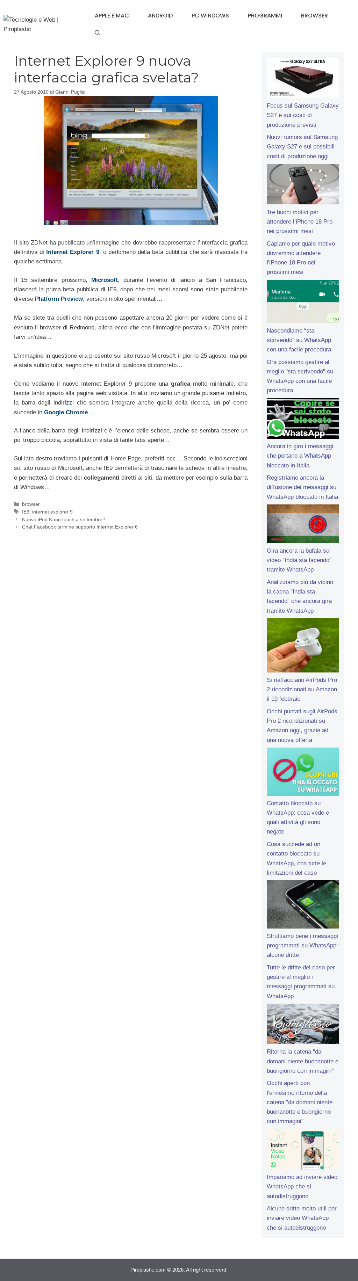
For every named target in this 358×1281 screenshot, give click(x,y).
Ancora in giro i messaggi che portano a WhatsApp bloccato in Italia (300, 455)
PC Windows (210, 16)
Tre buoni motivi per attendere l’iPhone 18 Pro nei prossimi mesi (299, 221)
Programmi (265, 16)
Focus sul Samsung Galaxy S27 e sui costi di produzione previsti (303, 115)
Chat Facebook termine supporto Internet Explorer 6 (80, 527)
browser (31, 504)
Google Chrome (66, 412)
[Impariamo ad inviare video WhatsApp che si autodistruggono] (303, 1150)
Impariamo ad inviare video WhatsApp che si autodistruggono (302, 1186)
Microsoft (104, 280)
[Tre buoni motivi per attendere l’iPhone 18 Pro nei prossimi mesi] (303, 185)
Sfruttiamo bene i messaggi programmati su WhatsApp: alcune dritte (302, 945)
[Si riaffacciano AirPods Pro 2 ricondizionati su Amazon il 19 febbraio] (303, 646)
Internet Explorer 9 (72, 252)
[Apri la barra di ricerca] (97, 33)
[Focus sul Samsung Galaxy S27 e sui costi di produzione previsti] (303, 79)
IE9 (25, 512)
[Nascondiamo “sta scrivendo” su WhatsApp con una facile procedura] (303, 303)
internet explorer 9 (52, 512)
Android (160, 16)
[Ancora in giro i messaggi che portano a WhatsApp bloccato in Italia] (303, 420)
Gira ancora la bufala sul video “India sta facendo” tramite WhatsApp (299, 560)
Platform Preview (59, 299)
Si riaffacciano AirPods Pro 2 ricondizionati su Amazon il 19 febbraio (302, 689)
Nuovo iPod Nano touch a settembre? (63, 519)
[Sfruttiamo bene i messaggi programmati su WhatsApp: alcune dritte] (303, 905)
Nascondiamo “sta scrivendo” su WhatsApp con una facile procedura (299, 340)
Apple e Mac (112, 16)
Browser (314, 16)
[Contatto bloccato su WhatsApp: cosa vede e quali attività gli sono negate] (303, 773)
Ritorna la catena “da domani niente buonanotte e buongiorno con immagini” (302, 1061)
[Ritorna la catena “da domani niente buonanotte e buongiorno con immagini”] (303, 1025)
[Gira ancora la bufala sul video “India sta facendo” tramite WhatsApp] (303, 525)
